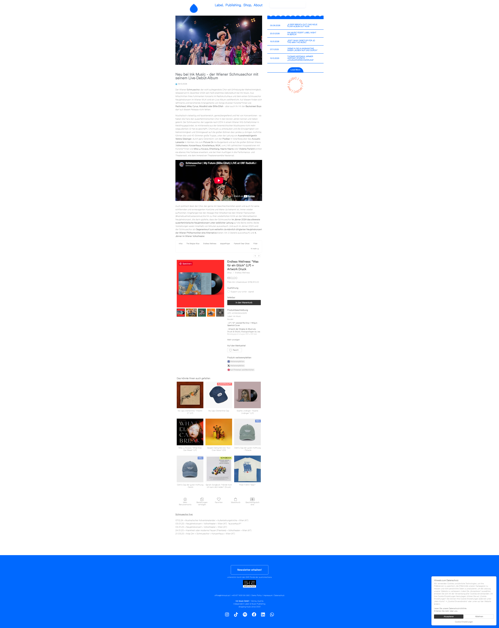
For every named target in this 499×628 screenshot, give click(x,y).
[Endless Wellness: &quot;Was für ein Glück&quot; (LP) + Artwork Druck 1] (191, 313)
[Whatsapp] (271, 614)
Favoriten (219, 502)
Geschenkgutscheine (252, 504)
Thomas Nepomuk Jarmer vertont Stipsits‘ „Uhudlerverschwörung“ (300, 58)
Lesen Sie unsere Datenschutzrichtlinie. (450, 608)
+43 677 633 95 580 (240, 595)
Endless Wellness (242, 273)
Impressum (267, 595)
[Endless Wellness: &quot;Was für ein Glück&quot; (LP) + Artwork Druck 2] (202, 313)
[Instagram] (314, 6)
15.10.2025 (274, 58)
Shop (229, 273)
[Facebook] (254, 614)
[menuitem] (255, 256)
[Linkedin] (263, 614)
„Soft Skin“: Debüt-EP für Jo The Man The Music (301, 41)
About (258, 5)
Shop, (247, 5)
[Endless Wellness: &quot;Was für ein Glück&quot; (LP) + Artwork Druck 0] (181, 313)
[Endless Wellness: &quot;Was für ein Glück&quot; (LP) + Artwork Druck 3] (211, 313)
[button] (255, 249)
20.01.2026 (275, 33)
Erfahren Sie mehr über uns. (446, 611)
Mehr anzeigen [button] (233, 340)
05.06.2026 (275, 25)
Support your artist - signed (242, 292)
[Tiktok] (235, 614)
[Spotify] (320, 6)
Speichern (187, 264)
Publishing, (233, 5)
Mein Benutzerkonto (185, 504)
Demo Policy (256, 595)
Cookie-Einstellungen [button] (464, 622)
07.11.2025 (274, 49)
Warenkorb (235, 502)
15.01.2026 (274, 41)
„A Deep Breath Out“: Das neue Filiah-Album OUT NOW (302, 25)
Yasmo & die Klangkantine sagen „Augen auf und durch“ (302, 49)
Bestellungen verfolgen (202, 504)
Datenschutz (279, 595)
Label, (219, 5)
